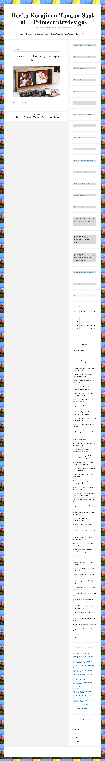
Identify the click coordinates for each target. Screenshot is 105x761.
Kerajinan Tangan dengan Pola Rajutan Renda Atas (82, 678)
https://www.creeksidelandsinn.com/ (84, 103)
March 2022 (76, 729)
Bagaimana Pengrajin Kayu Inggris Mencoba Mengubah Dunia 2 (83, 661)
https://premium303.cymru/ (81, 195)
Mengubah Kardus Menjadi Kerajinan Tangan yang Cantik (84, 701)
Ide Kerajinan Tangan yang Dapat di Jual (83, 666)
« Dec (74, 335)
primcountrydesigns (78, 351)
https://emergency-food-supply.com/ (84, 114)
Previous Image (16, 49)
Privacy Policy (81, 34)
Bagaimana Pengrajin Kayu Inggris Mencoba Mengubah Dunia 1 (83, 657)
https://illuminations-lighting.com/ (84, 45)
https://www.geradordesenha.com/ (83, 160)
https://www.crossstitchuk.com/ (83, 56)
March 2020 (76, 741)
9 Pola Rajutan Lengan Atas (81, 653)
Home (21, 34)
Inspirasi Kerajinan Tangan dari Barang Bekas (82, 670)
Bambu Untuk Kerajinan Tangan (62, 34)
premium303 (77, 137)
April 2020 (75, 737)
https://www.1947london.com (82, 206)
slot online (77, 91)
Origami (75, 705)
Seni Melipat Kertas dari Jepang (82, 708)
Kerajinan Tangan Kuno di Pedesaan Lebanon (83, 687)
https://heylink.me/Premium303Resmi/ (84, 272)
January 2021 (76, 733)
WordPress (63, 751)
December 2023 (77, 725)
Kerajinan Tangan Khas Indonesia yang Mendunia (83, 683)
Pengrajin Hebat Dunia (86, 705)
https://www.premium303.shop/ (82, 183)
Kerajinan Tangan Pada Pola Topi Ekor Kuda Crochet (83, 692)
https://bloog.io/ (79, 237)
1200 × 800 (24, 102)
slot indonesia (78, 126)
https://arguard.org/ (80, 172)
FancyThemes (71, 751)
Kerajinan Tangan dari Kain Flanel (83, 675)
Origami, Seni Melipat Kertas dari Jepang (84, 624)
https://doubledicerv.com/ (81, 255)
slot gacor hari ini (79, 68)
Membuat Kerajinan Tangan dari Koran (82, 696)
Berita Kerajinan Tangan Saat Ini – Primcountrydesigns (43, 751)
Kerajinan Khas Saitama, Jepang (37, 34)
